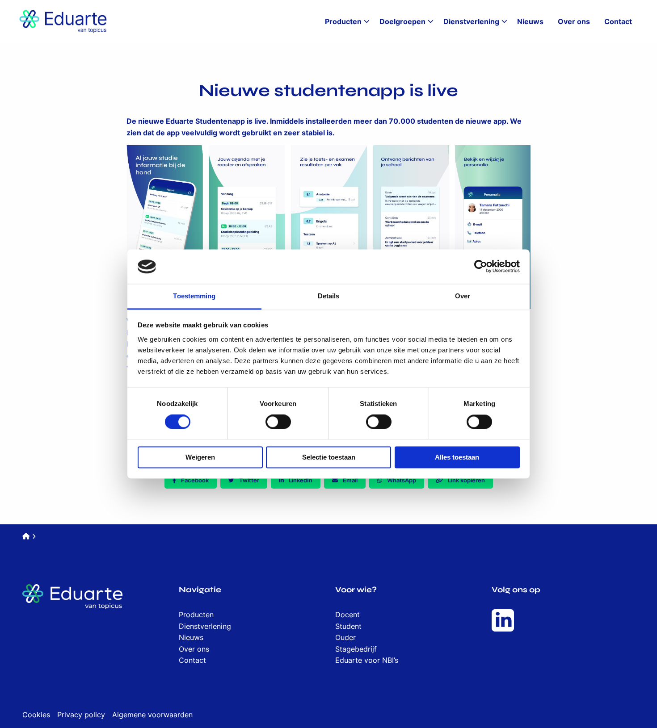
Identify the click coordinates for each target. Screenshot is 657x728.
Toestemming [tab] (194, 296)
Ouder (345, 637)
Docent (347, 614)
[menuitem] (345, 21)
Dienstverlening (471, 21)
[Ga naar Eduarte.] (25, 536)
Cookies (36, 714)
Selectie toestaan (328, 457)
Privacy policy (81, 714)
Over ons (574, 21)
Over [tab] (462, 296)
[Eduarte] (62, 21)
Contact (618, 21)
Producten (343, 21)
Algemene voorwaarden (152, 714)
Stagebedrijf (356, 648)
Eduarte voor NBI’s (366, 660)
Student (348, 626)
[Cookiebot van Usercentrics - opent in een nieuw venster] (481, 266)
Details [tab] (329, 296)
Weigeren (200, 457)
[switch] (278, 422)
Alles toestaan (457, 457)
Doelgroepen (402, 21)
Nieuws (530, 21)
